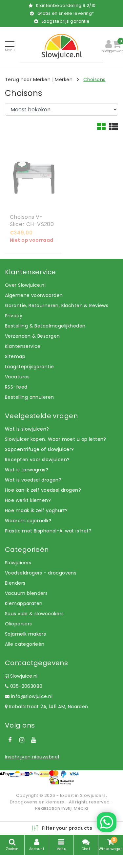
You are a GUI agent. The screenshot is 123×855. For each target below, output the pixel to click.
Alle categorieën (25, 644)
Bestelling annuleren (29, 397)
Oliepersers (18, 623)
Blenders (15, 583)
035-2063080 (25, 686)
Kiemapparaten (23, 603)
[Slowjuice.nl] (62, 46)
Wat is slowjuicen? (27, 429)
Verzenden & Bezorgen (32, 336)
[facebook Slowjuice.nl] (10, 740)
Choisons (94, 79)
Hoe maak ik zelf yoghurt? (36, 510)
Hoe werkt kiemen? (28, 500)
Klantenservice (23, 346)
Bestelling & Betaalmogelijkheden (45, 326)
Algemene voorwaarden (34, 295)
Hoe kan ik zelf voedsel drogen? (43, 490)
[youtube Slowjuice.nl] (34, 740)
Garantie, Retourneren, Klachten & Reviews (56, 305)
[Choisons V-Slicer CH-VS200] (33, 177)
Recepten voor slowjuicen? (37, 459)
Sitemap (15, 356)
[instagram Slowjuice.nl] (22, 740)
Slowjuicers (18, 562)
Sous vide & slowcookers (34, 613)
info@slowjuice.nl (31, 696)
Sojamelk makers (25, 634)
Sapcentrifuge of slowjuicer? (39, 449)
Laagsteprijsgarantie (29, 366)
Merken (63, 79)
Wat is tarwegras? (26, 469)
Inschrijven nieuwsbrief (32, 757)
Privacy (13, 315)
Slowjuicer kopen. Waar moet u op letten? (55, 439)
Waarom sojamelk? (28, 520)
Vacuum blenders (26, 593)
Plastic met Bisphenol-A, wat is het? (48, 531)
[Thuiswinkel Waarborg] (61, 781)
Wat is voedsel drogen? (33, 480)
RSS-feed (16, 387)
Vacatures (17, 376)
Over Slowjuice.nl (25, 285)
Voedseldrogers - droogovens (40, 573)
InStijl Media (74, 808)
